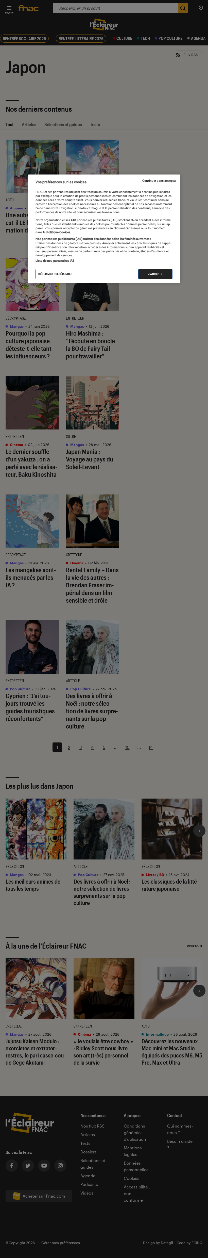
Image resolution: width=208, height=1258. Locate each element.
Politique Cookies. (58, 232)
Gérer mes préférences (55, 273)
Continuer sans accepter (159, 181)
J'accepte (155, 273)
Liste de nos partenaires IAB (55, 260)
